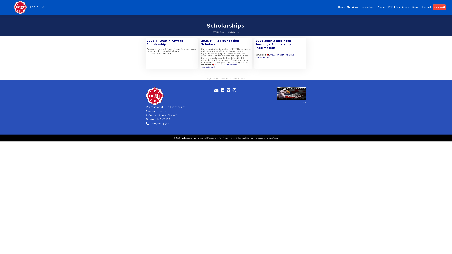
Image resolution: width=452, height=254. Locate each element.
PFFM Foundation (398, 7)
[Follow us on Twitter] (229, 90)
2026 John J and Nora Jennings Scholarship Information (273, 44)
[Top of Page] (304, 102)
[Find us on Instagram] (235, 90)
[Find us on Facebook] (223, 90)
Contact (426, 7)
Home (341, 7)
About (381, 7)
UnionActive (272, 138)
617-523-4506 (160, 124)
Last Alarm (368, 7)
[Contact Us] (217, 90)
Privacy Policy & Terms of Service (238, 138)
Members (438, 7)
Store (415, 7)
